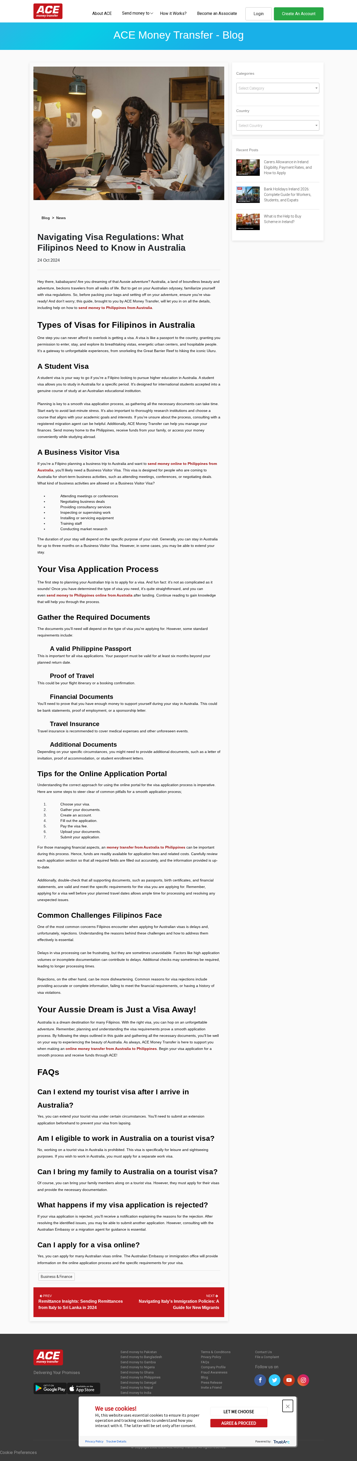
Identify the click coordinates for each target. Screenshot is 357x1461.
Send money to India (135, 1393)
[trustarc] (281, 1441)
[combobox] (135, 13)
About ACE (102, 13)
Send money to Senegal (138, 1382)
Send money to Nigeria (137, 1367)
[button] (288, 1406)
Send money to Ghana (137, 1372)
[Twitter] (274, 1380)
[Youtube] (289, 1380)
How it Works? (173, 13)
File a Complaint (267, 1357)
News (61, 218)
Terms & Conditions (216, 1352)
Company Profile (213, 1367)
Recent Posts (247, 150)
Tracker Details (116, 1441)
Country (242, 111)
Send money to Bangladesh (141, 1357)
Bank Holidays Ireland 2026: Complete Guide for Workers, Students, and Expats (287, 194)
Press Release (211, 1382)
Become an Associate (217, 13)
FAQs (205, 1362)
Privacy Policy (211, 1357)
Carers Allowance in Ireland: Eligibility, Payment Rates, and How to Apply (288, 167)
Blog (46, 218)
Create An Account (298, 13)
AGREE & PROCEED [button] (238, 1423)
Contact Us (263, 1352)
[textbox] (135, 12)
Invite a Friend (211, 1387)
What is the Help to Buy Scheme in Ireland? (282, 219)
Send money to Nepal (136, 1387)
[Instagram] (303, 1380)
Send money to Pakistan (138, 1352)
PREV (47, 1296)
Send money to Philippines (140, 1377)
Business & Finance (56, 1277)
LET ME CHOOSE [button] (238, 1411)
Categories (245, 73)
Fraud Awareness (214, 1372)
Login (259, 13)
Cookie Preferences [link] (18, 1452)
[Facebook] (260, 1380)
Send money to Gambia (138, 1362)
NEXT (210, 1296)
